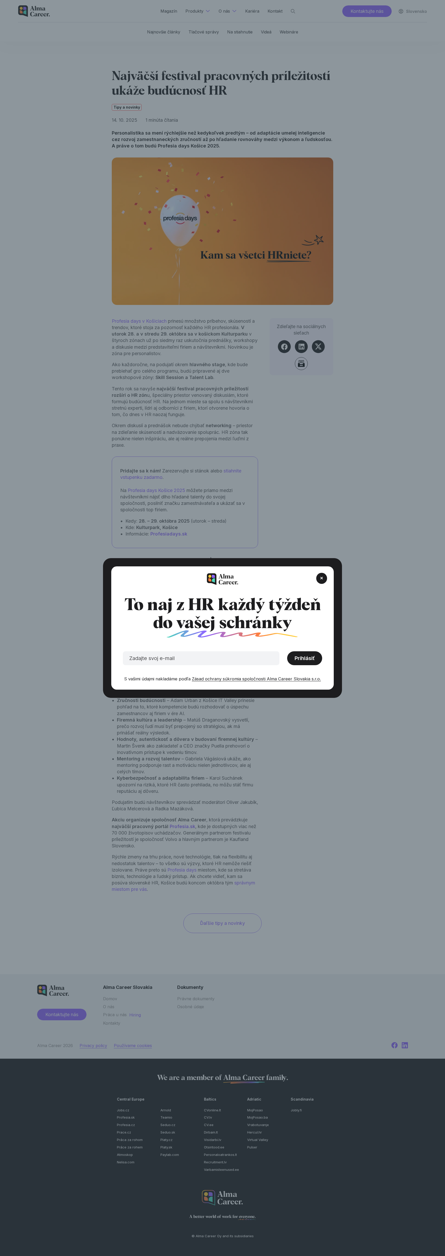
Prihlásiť (305, 658)
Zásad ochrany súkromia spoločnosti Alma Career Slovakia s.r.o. (256, 678)
